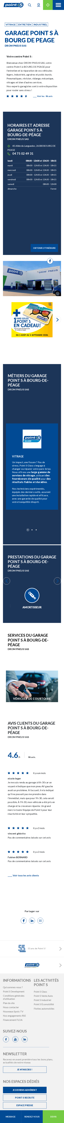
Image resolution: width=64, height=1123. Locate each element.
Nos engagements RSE (14, 1015)
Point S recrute (24, 1097)
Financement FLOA (12, 1019)
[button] (38, 5)
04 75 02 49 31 (22, 153)
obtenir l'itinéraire (44, 248)
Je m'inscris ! (24, 1069)
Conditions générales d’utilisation (13, 997)
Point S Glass (40, 991)
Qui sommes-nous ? (13, 987)
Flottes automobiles (44, 1008)
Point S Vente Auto (43, 995)
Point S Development (13, 991)
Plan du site (9, 1003)
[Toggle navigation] (58, 5)
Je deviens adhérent (25, 1090)
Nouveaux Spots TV (13, 1011)
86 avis (43, 96)
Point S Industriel (42, 1000)
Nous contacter (11, 1007)
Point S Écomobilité (44, 1004)
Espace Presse (24, 1105)
